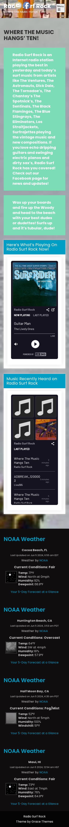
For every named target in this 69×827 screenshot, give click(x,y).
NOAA (43, 560)
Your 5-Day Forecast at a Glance (35, 592)
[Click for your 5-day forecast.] (10, 582)
